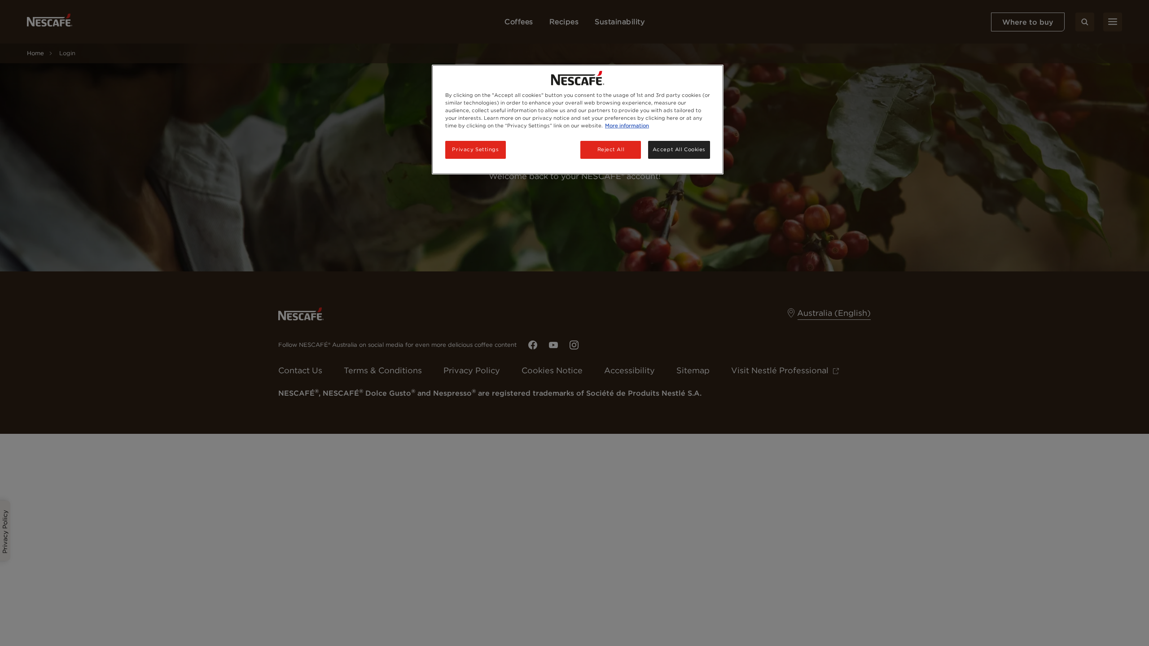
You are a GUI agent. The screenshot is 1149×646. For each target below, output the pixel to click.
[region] (578, 120)
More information (627, 125)
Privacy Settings (475, 149)
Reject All (611, 149)
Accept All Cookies (679, 149)
